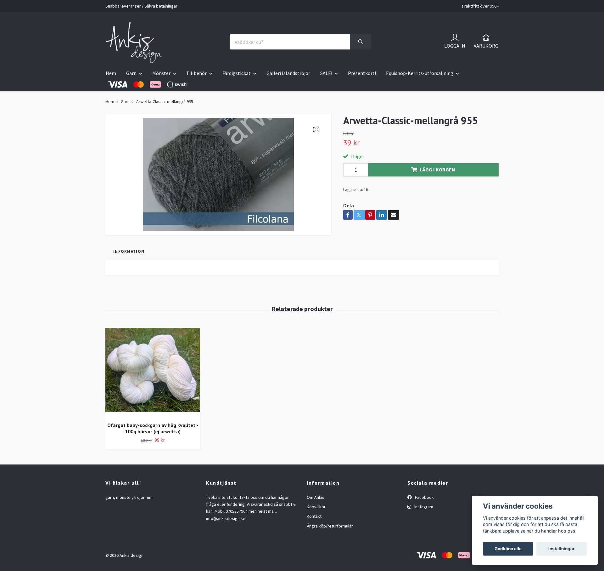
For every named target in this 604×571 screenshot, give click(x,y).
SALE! (326, 73)
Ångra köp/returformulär (330, 526)
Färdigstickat (236, 73)
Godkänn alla (508, 548)
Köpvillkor (316, 507)
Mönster (161, 73)
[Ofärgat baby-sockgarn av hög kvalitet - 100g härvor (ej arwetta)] (152, 372)
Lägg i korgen (437, 169)
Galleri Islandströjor (288, 73)
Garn (131, 73)
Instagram (423, 507)
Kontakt (314, 516)
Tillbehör (196, 73)
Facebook (424, 497)
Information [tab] (128, 251)
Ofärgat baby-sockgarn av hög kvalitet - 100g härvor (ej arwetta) (152, 428)
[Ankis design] (134, 42)
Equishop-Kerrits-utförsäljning (419, 73)
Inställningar (561, 548)
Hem (111, 73)
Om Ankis (315, 497)
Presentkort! (362, 73)
